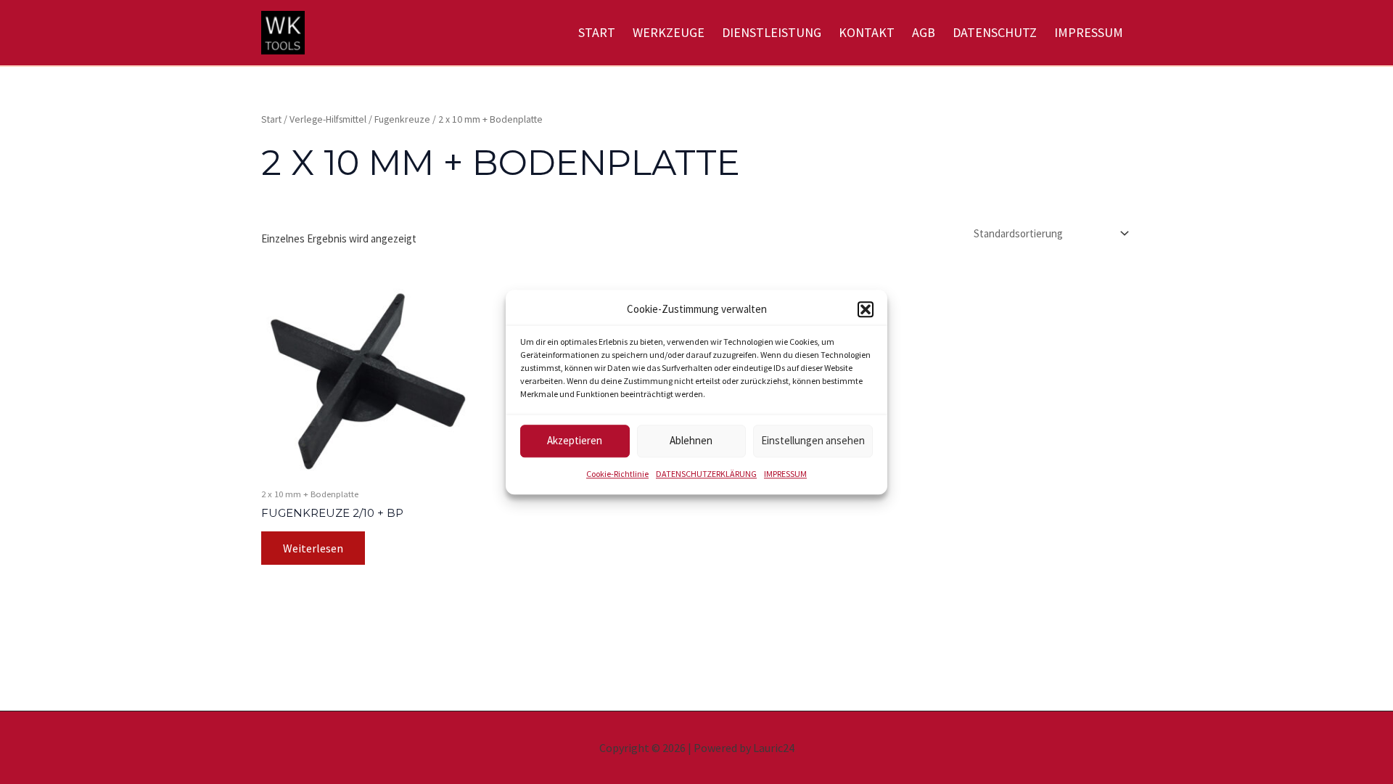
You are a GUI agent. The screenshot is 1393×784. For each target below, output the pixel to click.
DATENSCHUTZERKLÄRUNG (706, 473)
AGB (923, 32)
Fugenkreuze (402, 119)
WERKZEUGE (668, 32)
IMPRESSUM (785, 473)
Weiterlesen (313, 548)
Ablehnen (691, 441)
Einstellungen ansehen (813, 441)
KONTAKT (867, 32)
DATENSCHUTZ (995, 32)
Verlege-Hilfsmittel (327, 119)
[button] (865, 310)
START (596, 32)
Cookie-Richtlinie (617, 473)
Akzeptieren (574, 441)
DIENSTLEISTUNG (771, 32)
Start (271, 119)
